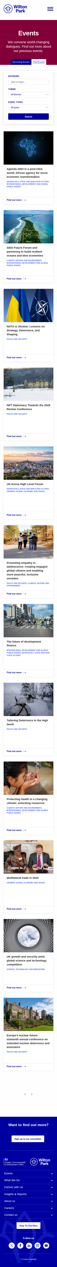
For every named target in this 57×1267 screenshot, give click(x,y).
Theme (12, 89)
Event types (15, 102)
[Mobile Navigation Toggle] (50, 9)
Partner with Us (13, 1187)
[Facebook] (20, 1246)
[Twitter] (12, 1246)
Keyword (13, 76)
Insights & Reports (15, 1194)
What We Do (12, 1180)
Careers (9, 1208)
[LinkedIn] (29, 1246)
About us (9, 1201)
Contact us (10, 1214)
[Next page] (32, 1094)
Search (28, 116)
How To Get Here (28, 1225)
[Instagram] (38, 1246)
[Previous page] (25, 1094)
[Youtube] (46, 1246)
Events (8, 1173)
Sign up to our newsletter (27, 1139)
